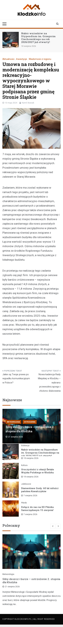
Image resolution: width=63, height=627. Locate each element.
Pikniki (24, 503)
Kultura (24, 465)
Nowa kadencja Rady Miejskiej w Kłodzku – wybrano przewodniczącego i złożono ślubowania (49, 382)
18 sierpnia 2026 (31, 458)
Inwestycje (21, 59)
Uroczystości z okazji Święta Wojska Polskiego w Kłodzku (37, 471)
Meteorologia (13, 422)
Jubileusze (26, 484)
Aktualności (8, 59)
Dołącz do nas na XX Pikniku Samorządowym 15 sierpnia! (37, 509)
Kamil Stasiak (28, 103)
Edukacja (25, 445)
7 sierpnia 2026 (30, 495)
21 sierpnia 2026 (12, 586)
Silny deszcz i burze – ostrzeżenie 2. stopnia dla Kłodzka (31, 580)
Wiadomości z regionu (40, 59)
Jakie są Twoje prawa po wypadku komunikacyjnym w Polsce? (16, 378)
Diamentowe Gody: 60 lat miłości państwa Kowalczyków (39, 490)
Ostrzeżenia (29, 422)
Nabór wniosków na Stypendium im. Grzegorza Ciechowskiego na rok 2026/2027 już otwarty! (38, 38)
